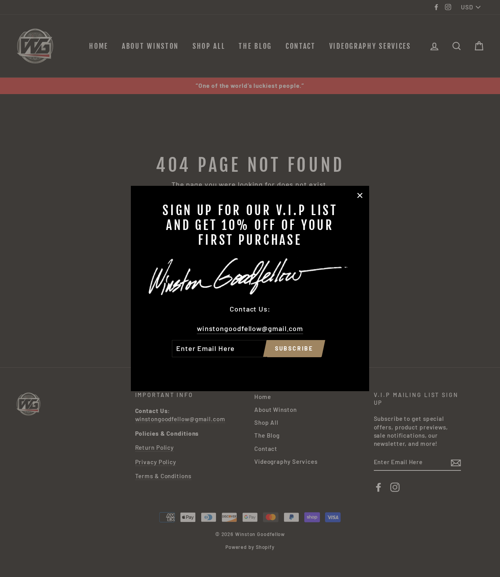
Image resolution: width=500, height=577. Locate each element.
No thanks (250, 368)
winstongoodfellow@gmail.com (250, 328)
